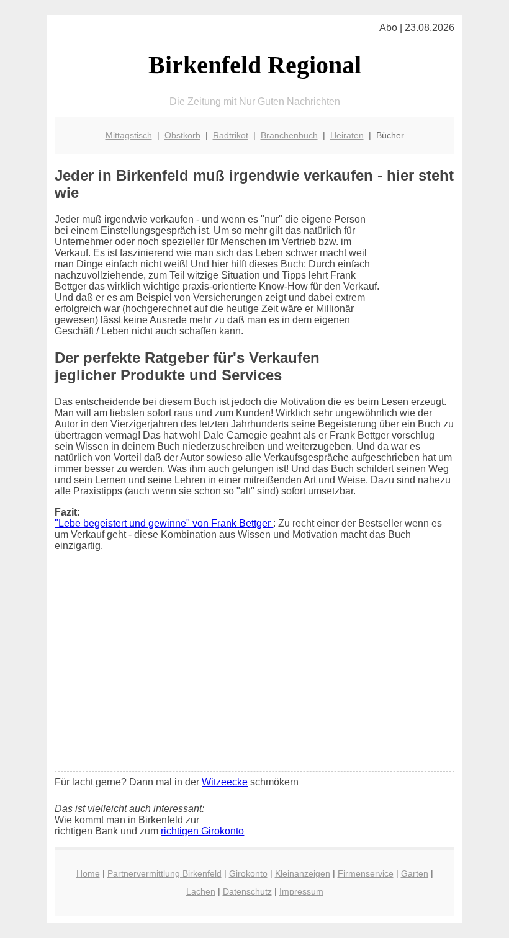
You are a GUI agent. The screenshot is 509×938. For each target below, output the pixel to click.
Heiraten (347, 135)
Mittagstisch (129, 135)
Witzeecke (225, 782)
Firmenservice (366, 873)
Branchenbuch (289, 135)
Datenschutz (247, 891)
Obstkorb (182, 135)
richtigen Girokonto (202, 831)
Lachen (200, 891)
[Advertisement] (254, 669)
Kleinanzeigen (302, 873)
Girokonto (248, 873)
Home (88, 873)
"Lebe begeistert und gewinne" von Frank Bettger (164, 523)
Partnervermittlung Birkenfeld (164, 873)
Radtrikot (230, 135)
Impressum (301, 891)
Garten (414, 873)
